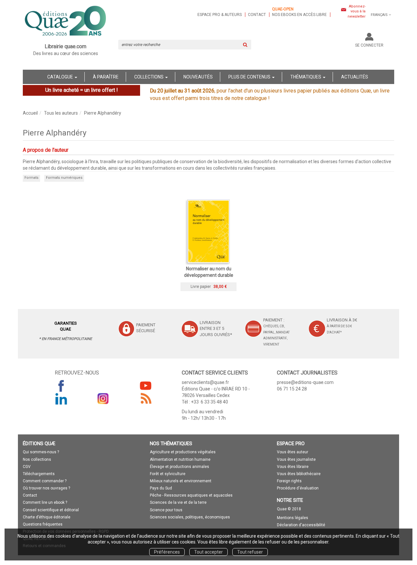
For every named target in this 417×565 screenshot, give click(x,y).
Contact (257, 14)
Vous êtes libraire (293, 466)
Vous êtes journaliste (296, 459)
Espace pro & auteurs (219, 14)
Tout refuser (250, 552)
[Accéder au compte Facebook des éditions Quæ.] (61, 385)
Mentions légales (292, 518)
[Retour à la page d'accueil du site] (65, 21)
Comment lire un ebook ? (45, 502)
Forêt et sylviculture (167, 474)
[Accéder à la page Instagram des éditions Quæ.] (103, 398)
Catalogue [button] (60, 76)
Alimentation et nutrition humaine (180, 459)
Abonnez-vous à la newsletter (357, 11)
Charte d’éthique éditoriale (46, 517)
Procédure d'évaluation (298, 488)
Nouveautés (198, 76)
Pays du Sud (161, 488)
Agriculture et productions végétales (183, 452)
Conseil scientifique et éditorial (51, 510)
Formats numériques (64, 178)
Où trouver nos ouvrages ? (46, 488)
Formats (31, 178)
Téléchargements (39, 474)
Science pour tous (166, 510)
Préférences (167, 552)
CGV (27, 466)
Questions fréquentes (43, 524)
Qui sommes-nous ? (41, 452)
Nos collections (37, 459)
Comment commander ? (44, 481)
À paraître (106, 76)
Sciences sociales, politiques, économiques (190, 517)
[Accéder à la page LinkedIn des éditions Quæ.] (61, 398)
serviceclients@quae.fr (205, 382)
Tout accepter (208, 552)
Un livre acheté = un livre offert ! (81, 90)
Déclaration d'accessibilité (301, 525)
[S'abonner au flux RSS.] (145, 398)
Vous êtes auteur (292, 452)
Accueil (30, 113)
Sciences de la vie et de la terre (178, 502)
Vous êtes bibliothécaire (299, 474)
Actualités (354, 76)
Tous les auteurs (61, 113)
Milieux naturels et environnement (180, 481)
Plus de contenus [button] (249, 76)
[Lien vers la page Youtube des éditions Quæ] (145, 385)
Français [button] (379, 15)
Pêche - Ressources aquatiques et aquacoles (191, 495)
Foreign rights (289, 481)
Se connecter (369, 45)
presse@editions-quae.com (305, 382)
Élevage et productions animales (179, 466)
